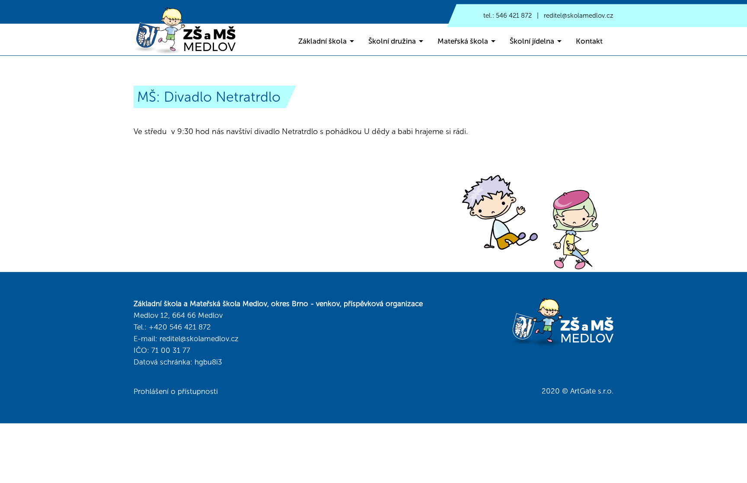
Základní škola (322, 41)
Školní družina (392, 41)
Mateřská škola (462, 41)
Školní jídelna (532, 41)
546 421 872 (514, 15)
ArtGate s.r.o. (591, 391)
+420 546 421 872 (180, 327)
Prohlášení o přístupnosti (176, 391)
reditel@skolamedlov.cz (578, 15)
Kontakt (589, 41)
